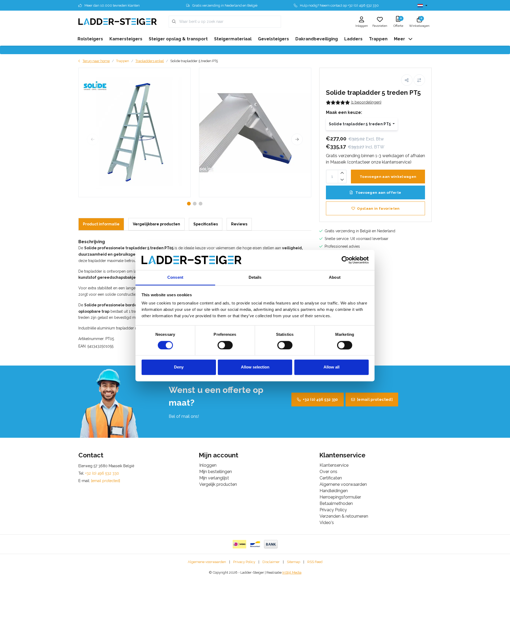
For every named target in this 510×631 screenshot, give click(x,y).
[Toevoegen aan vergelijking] (419, 80)
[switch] (225, 345)
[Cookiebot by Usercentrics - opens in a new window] (345, 260)
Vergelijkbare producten (156, 224)
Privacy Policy (244, 562)
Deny (179, 367)
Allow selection (255, 367)
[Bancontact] (255, 544)
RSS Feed (314, 562)
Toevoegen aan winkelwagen (388, 176)
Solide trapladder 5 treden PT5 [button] (360, 124)
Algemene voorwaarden (207, 562)
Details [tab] (255, 277)
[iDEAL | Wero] (239, 544)
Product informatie (101, 224)
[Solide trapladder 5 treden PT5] (134, 132)
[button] (407, 80)
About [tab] (335, 277)
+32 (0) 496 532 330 (320, 399)
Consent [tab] (175, 277)
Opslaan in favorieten (378, 208)
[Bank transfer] (271, 544)
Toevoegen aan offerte (378, 192)
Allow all (331, 367)
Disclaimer (271, 562)
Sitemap (293, 562)
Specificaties (205, 224)
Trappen (122, 61)
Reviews (239, 224)
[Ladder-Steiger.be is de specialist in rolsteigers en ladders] (117, 21)
